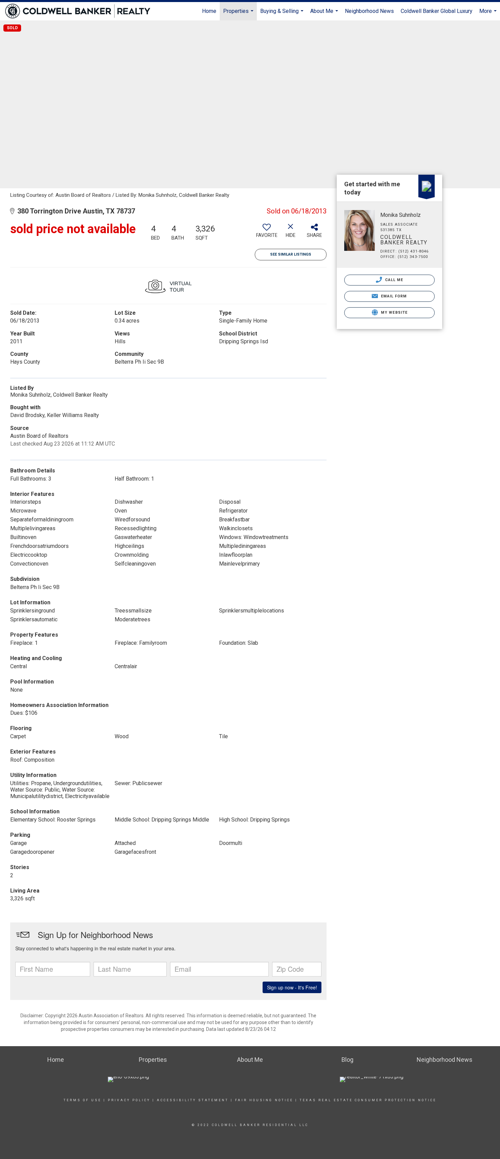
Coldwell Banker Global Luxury (436, 11)
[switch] (267, 233)
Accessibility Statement (193, 1100)
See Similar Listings (290, 254)
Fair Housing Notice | (266, 1100)
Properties (239, 14)
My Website (393, 312)
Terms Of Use (82, 1100)
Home (209, 11)
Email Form (393, 296)
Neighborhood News (369, 11)
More (488, 14)
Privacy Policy (129, 1100)
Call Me (393, 280)
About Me (325, 14)
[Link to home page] (81, 11)
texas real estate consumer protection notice (367, 1100)
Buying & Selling (282, 14)
